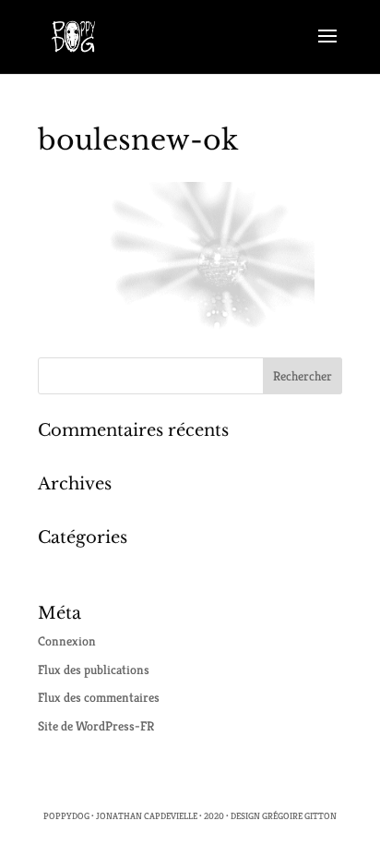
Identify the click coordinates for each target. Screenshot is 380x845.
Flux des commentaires (99, 697)
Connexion (67, 641)
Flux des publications (93, 669)
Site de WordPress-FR (96, 726)
